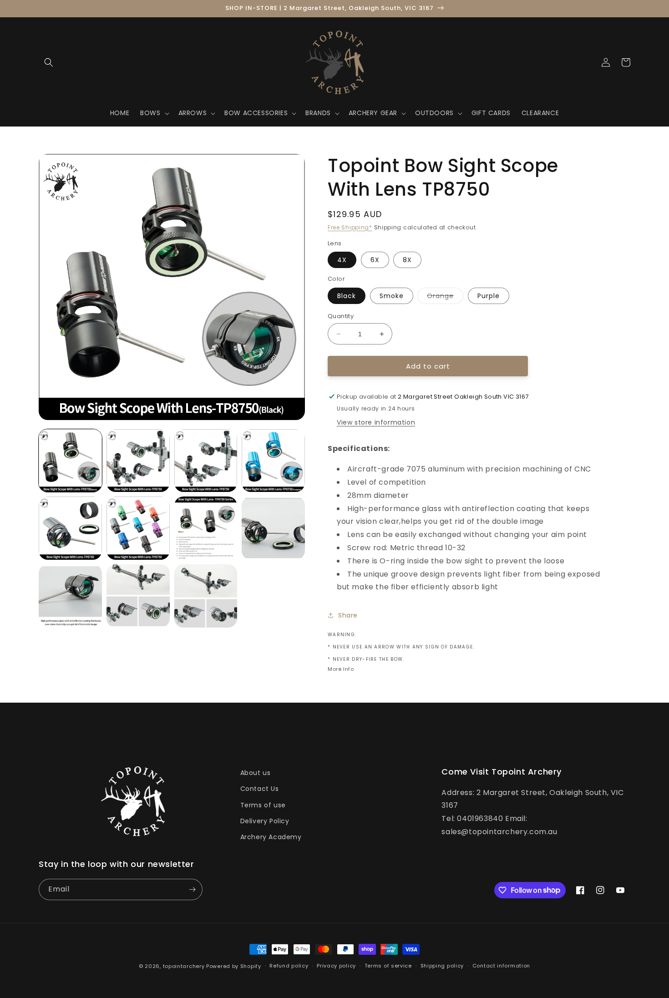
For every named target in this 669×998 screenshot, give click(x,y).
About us (255, 772)
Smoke (392, 295)
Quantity (341, 316)
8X (407, 259)
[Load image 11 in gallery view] (206, 596)
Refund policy (288, 965)
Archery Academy (271, 836)
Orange (445, 297)
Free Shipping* (350, 227)
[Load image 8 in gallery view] (273, 528)
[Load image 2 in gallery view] (138, 460)
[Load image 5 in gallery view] (70, 528)
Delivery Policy (264, 821)
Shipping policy (442, 965)
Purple (488, 295)
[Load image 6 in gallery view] (138, 528)
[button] (49, 62)
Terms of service (388, 965)
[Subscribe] (192, 889)
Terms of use (263, 805)
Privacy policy (336, 965)
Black (346, 295)
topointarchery (184, 966)
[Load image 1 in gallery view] (70, 460)
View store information (376, 422)
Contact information (501, 965)
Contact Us (259, 788)
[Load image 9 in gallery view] (70, 596)
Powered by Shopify (233, 966)
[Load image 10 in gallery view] (138, 596)
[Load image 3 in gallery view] (206, 460)
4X (342, 259)
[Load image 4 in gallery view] (273, 460)
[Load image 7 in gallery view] (206, 528)
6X (375, 259)
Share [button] (348, 615)
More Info (341, 669)
